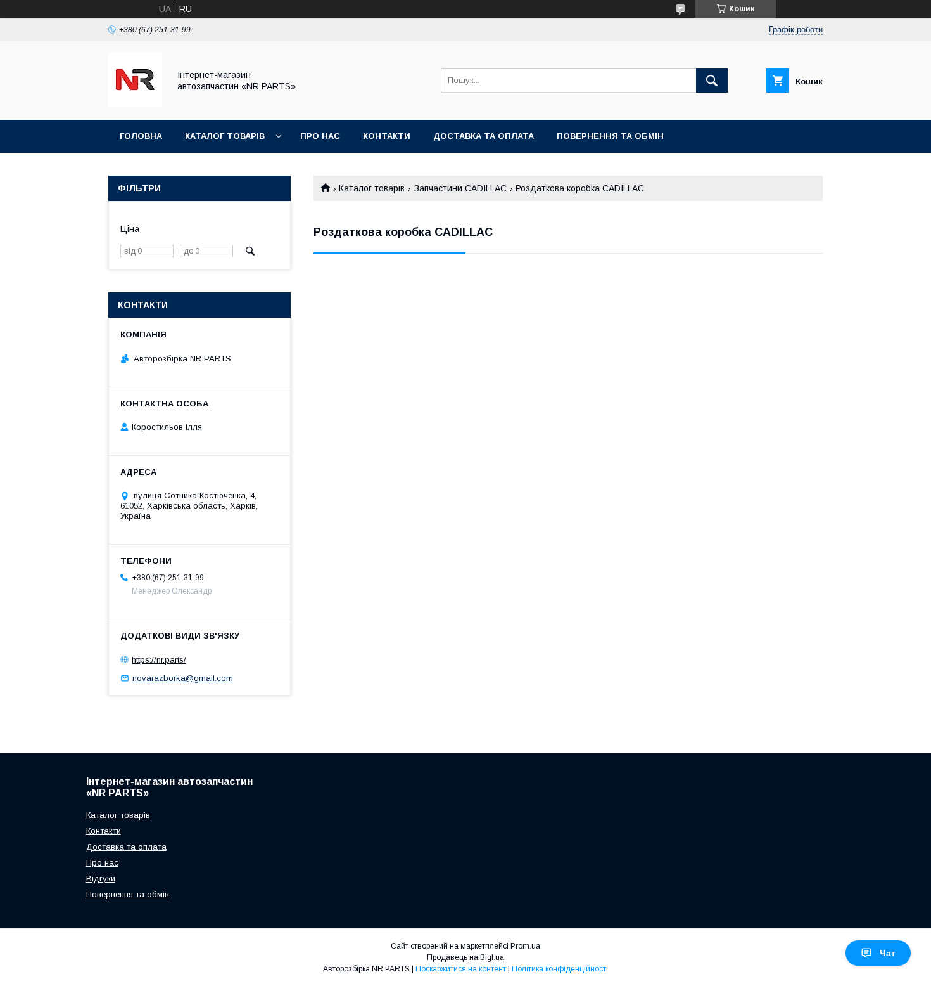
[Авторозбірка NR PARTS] (135, 103)
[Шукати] (712, 80)
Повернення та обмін (610, 136)
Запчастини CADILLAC (460, 188)
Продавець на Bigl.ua (465, 957)
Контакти (386, 136)
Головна (141, 136)
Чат (888, 953)
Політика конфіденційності (560, 968)
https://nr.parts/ (159, 660)
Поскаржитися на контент (460, 968)
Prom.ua (525, 946)
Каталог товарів (225, 136)
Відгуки (100, 878)
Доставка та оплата (483, 136)
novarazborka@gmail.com (182, 678)
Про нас (320, 136)
